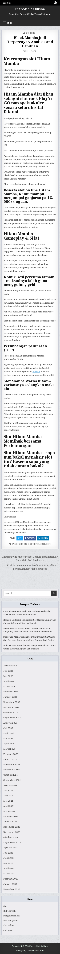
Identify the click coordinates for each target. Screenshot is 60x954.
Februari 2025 (10, 754)
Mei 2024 (8, 801)
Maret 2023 (9, 873)
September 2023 (12, 842)
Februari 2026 (10, 692)
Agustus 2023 (10, 847)
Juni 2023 (8, 858)
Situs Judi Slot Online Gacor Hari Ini (35, 544)
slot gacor (8, 930)
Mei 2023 (8, 863)
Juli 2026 (8, 671)
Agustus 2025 (10, 723)
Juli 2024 (8, 790)
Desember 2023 (11, 827)
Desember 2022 (11, 889)
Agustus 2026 (10, 666)
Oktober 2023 (10, 837)
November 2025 (11, 707)
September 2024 (12, 780)
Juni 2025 (8, 733)
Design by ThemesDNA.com (30, 951)
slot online (8, 925)
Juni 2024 (8, 795)
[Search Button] (55, 2)
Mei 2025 (8, 738)
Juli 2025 (8, 728)
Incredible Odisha (30, 9)
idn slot (36, 371)
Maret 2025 (9, 749)
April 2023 (8, 868)
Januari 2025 (10, 759)
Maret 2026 (9, 686)
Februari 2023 (10, 879)
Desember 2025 (11, 702)
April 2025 (8, 743)
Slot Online (31, 33)
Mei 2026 (8, 676)
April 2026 (8, 681)
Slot (5, 906)
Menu (9, 2)
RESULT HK (9, 911)
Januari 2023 (10, 884)
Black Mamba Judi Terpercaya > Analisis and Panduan (30, 42)
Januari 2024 (10, 821)
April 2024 (8, 806)
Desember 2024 (11, 764)
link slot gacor (10, 920)
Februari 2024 (10, 816)
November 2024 (11, 769)
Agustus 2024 (10, 785)
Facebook (31, 538)
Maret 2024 (9, 811)
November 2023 (11, 832)
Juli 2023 (8, 853)
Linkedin (44, 538)
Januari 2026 (10, 697)
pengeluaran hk (11, 916)
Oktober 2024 (10, 775)
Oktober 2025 (10, 712)
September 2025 (12, 717)
